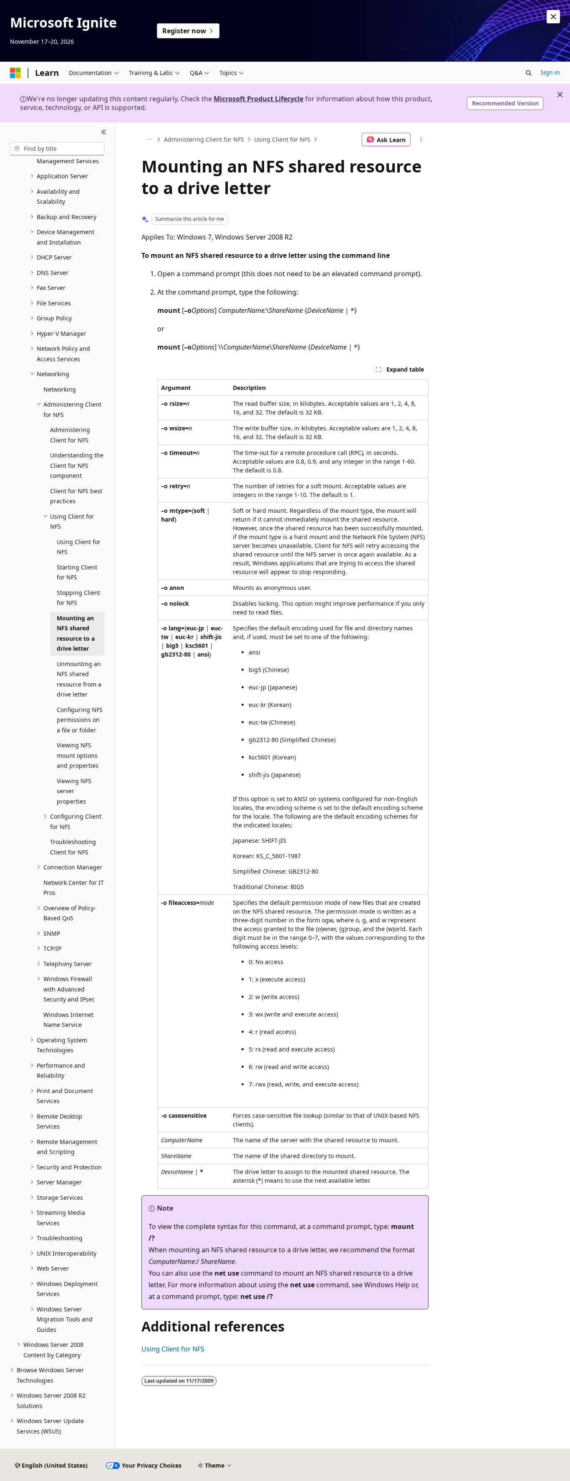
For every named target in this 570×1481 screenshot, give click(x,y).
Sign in (550, 72)
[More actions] (421, 139)
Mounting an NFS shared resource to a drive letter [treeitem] (76, 633)
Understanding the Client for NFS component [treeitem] (76, 465)
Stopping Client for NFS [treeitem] (78, 598)
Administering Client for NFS (204, 139)
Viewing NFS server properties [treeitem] (74, 791)
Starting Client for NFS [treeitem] (77, 572)
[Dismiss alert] (553, 16)
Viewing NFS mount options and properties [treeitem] (77, 755)
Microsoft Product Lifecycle (258, 98)
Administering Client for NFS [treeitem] (70, 435)
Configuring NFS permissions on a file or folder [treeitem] (80, 720)
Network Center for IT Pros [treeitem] (73, 888)
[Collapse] (103, 132)
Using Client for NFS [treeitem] (79, 547)
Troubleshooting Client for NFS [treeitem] (73, 847)
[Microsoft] (15, 72)
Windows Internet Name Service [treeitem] (68, 1020)
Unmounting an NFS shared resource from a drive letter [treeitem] (79, 679)
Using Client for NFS (282, 139)
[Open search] (528, 72)
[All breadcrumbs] (148, 139)
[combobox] (57, 148)
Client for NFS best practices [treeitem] (76, 496)
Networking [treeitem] (59, 389)
